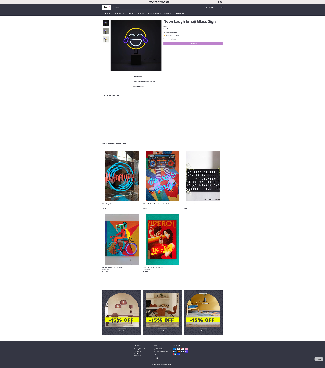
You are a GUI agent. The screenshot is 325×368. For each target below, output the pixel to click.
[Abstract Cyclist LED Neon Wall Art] (121, 243)
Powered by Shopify (166, 364)
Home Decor (119, 13)
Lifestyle (130, 13)
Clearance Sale (179, 13)
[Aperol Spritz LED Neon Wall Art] (162, 243)
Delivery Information (140, 349)
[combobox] (133, 7)
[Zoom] (136, 45)
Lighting (140, 13)
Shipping (173, 39)
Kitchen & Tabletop (154, 13)
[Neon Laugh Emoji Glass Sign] (111, 118)
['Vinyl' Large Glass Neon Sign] (121, 179)
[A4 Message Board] (203, 179)
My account (137, 355)
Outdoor (167, 13)
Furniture (107, 13)
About (136, 353)
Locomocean (119, 143)
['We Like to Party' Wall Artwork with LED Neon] (162, 179)
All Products (137, 351)
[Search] (152, 7)
